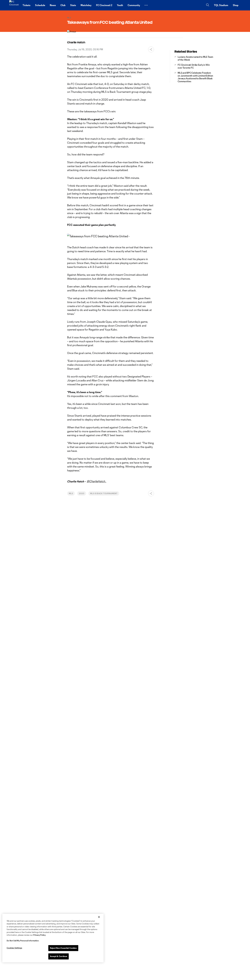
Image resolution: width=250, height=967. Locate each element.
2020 (81, 493)
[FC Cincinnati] (14, 5)
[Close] (99, 917)
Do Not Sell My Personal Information (23, 940)
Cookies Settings (14, 948)
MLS (71, 493)
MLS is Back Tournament (103, 493)
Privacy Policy (39, 935)
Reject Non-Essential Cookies (63, 948)
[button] (146, 5)
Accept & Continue (58, 956)
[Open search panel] (207, 5)
